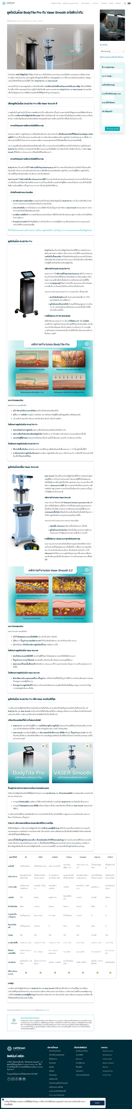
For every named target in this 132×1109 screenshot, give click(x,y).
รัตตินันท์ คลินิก (56, 3)
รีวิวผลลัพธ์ (79, 1067)
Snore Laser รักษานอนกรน (56, 1095)
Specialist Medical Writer (35, 21)
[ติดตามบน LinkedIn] (20, 1079)
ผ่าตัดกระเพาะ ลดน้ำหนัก (56, 1087)
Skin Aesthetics (107, 1055)
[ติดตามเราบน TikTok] (16, 1079)
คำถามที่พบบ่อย (80, 1063)
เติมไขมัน (51, 1071)
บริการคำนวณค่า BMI (54, 1051)
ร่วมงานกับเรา (79, 1071)
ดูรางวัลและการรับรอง (82, 1051)
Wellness (105, 1067)
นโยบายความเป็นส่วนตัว (82, 1075)
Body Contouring (108, 1051)
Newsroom (79, 1059)
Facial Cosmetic (107, 1059)
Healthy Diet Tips (108, 1071)
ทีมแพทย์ (104, 3)
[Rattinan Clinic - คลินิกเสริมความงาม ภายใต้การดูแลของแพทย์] (8, 3)
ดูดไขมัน (51, 1067)
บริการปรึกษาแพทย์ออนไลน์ (56, 1055)
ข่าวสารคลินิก (79, 1055)
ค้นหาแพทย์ (52, 1063)
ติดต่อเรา (118, 3)
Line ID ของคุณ (107, 76)
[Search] (125, 3)
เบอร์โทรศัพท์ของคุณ (108, 85)
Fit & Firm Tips (107, 1075)
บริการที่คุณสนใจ (107, 111)
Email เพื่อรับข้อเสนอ (108, 102)
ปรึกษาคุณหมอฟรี (112, 129)
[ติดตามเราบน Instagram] (12, 1079)
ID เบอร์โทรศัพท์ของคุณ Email (111, 94)
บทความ (95, 3)
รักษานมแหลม (53, 1075)
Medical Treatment (108, 1063)
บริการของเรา (85, 3)
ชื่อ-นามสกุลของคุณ (108, 67)
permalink (46, 1010)
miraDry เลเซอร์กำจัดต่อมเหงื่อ (57, 1091)
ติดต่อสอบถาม (53, 1059)
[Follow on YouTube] (24, 1079)
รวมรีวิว (111, 3)
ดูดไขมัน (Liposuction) (70, 3)
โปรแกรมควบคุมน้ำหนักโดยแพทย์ (58, 1083)
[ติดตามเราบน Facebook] (9, 1079)
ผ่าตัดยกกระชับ (53, 1079)
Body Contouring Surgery (28, 1010)
